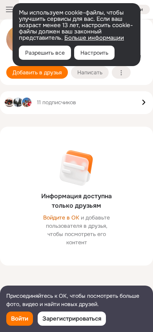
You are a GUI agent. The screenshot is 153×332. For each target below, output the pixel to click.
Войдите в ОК (61, 217)
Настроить (94, 52)
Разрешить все (45, 52)
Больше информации (94, 38)
